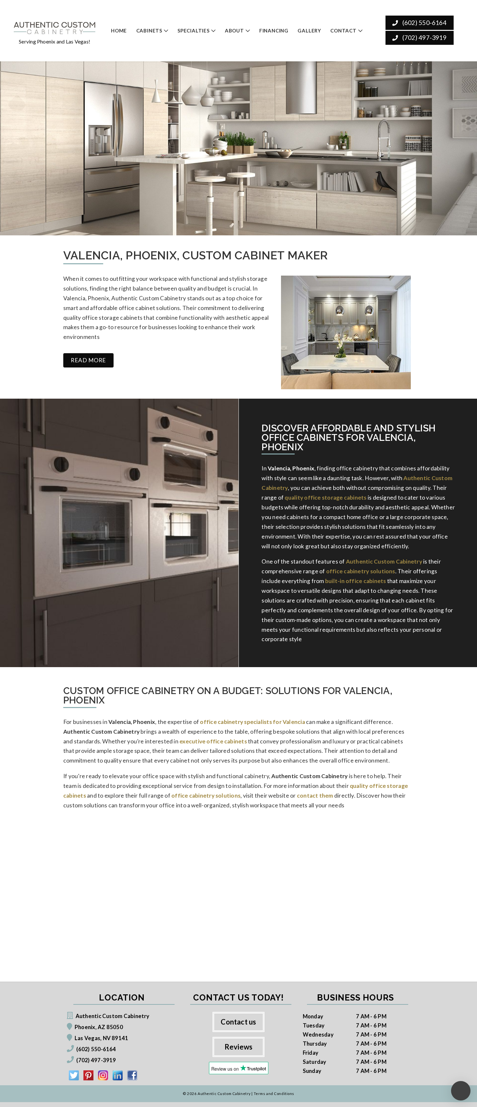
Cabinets (149, 30)
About (234, 30)
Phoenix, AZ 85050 (99, 1027)
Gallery (309, 30)
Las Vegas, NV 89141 (101, 1038)
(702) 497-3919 (423, 37)
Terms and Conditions (274, 1093)
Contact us (238, 1021)
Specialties (193, 30)
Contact (343, 30)
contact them (315, 795)
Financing (273, 30)
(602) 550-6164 (423, 22)
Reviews (239, 1046)
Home (119, 30)
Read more (88, 360)
